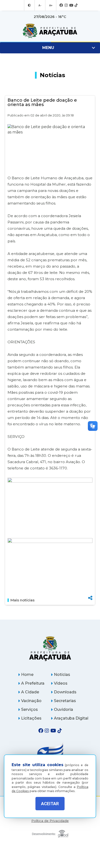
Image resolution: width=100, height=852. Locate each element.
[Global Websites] (50, 832)
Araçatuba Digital (71, 718)
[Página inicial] (50, 648)
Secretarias (65, 700)
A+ (50, 5)
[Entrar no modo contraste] (29, 5)
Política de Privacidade (50, 820)
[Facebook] (61, 5)
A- (40, 5)
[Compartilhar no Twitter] (90, 581)
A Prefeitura (32, 683)
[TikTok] (76, 5)
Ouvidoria (63, 709)
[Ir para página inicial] (50, 31)
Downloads (65, 692)
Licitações (31, 718)
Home (27, 674)
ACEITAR (50, 803)
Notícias (62, 674)
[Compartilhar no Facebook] (90, 573)
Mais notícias (22, 600)
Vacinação (31, 700)
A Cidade (30, 692)
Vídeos (60, 683)
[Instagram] (66, 5)
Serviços (29, 709)
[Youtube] (71, 5)
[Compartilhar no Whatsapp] (90, 589)
